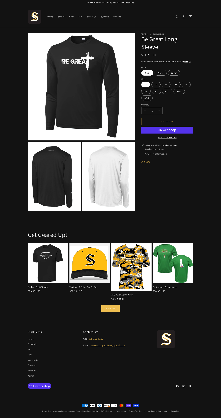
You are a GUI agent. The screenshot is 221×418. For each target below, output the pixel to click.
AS (186, 84)
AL (156, 91)
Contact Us (33, 360)
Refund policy (106, 411)
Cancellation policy (171, 411)
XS (176, 84)
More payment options (167, 137)
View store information (156, 153)
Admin (31, 375)
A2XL (179, 91)
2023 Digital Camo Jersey (122, 295)
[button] (177, 17)
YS (145, 84)
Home (31, 338)
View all (110, 308)
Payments (32, 365)
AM (145, 91)
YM (156, 84)
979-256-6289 (96, 338)
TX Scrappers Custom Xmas (165, 287)
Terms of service (135, 411)
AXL (167, 91)
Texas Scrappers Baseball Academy (61, 411)
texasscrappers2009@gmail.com (108, 345)
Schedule (32, 344)
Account (32, 370)
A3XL (146, 98)
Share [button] (147, 161)
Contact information (152, 411)
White (161, 72)
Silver (174, 72)
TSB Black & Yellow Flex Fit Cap (83, 287)
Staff (30, 354)
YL (166, 84)
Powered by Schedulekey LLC (87, 411)
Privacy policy (120, 411)
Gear (30, 349)
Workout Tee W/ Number (38, 287)
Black (147, 72)
